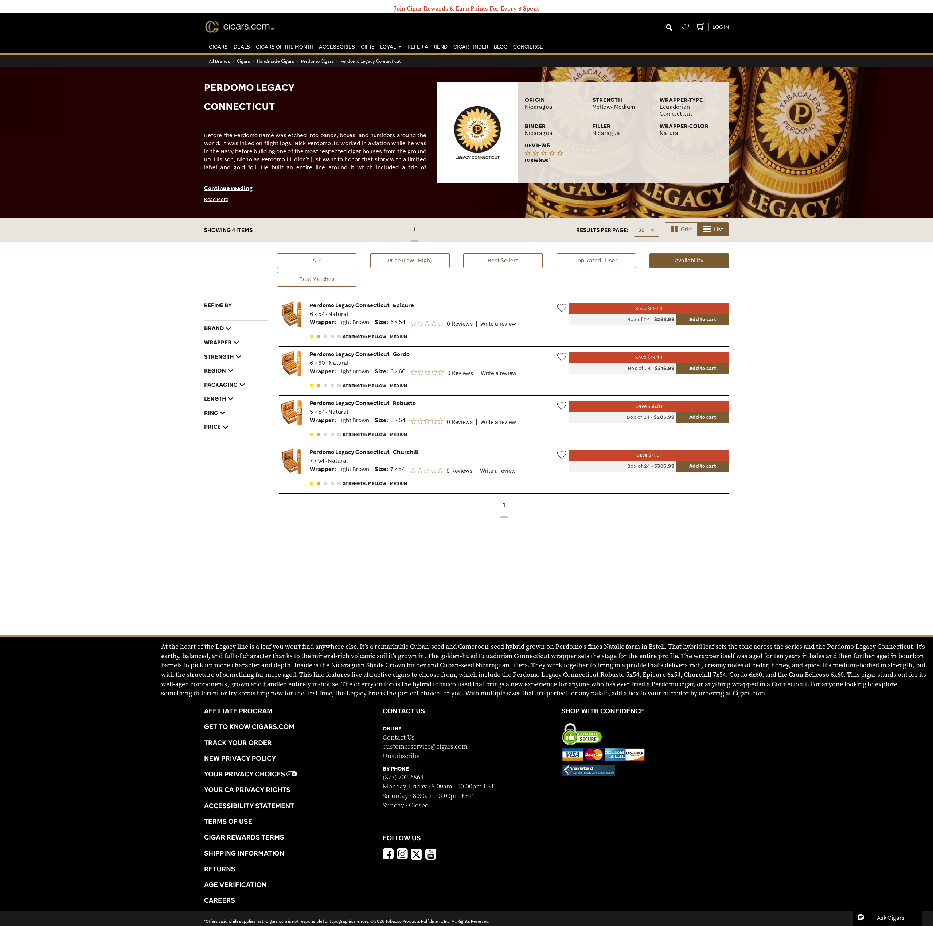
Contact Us (398, 737)
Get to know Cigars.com (249, 726)
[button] (218, 47)
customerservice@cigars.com (425, 746)
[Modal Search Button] (669, 28)
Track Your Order (238, 742)
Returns (219, 868)
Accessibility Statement (249, 805)
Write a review (498, 324)
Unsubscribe (401, 756)
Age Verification (235, 884)
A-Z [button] (316, 260)
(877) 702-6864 (403, 777)
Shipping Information (244, 853)
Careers (219, 900)
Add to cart (702, 319)
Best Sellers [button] (503, 260)
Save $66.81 (649, 406)
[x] (416, 853)
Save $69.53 (649, 308)
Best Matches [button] (317, 278)
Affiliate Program (238, 710)
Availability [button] (702, 260)
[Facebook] (388, 854)
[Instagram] (402, 854)
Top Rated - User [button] (596, 260)
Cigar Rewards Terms (244, 837)
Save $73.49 (648, 357)
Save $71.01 (648, 455)
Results (602, 230)
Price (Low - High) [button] (410, 260)
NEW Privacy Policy (240, 758)
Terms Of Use (228, 821)
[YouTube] (430, 854)
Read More (216, 199)
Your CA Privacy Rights (247, 789)
